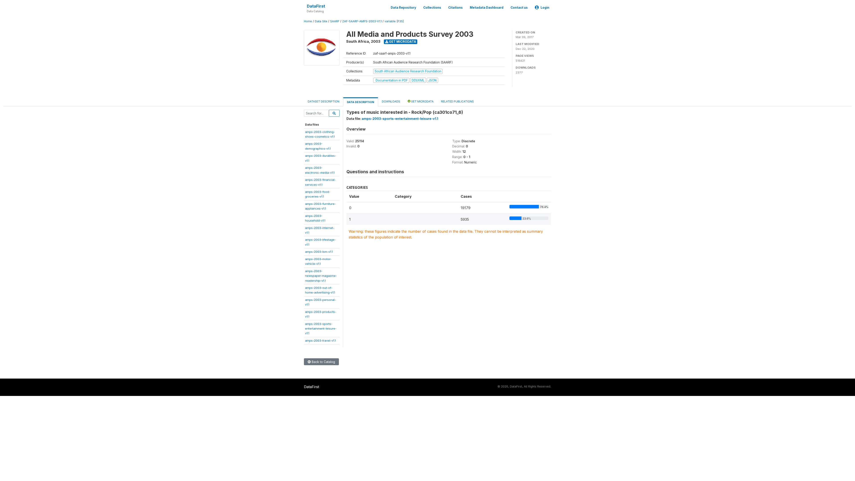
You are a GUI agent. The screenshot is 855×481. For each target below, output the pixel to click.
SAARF (334, 21)
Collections (432, 7)
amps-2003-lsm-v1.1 (319, 251)
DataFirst (316, 6)
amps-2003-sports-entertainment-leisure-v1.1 (320, 328)
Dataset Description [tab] (323, 101)
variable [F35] (394, 21)
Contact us (519, 7)
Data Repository (403, 7)
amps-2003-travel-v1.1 (320, 340)
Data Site (321, 21)
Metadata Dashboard (486, 7)
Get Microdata (402, 41)
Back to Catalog (323, 362)
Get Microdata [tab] (422, 101)
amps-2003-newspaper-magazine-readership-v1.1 (321, 275)
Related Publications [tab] (457, 101)
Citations (455, 7)
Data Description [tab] (360, 102)
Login (545, 7)
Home (308, 21)
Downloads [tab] (391, 101)
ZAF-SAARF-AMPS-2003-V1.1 (362, 21)
